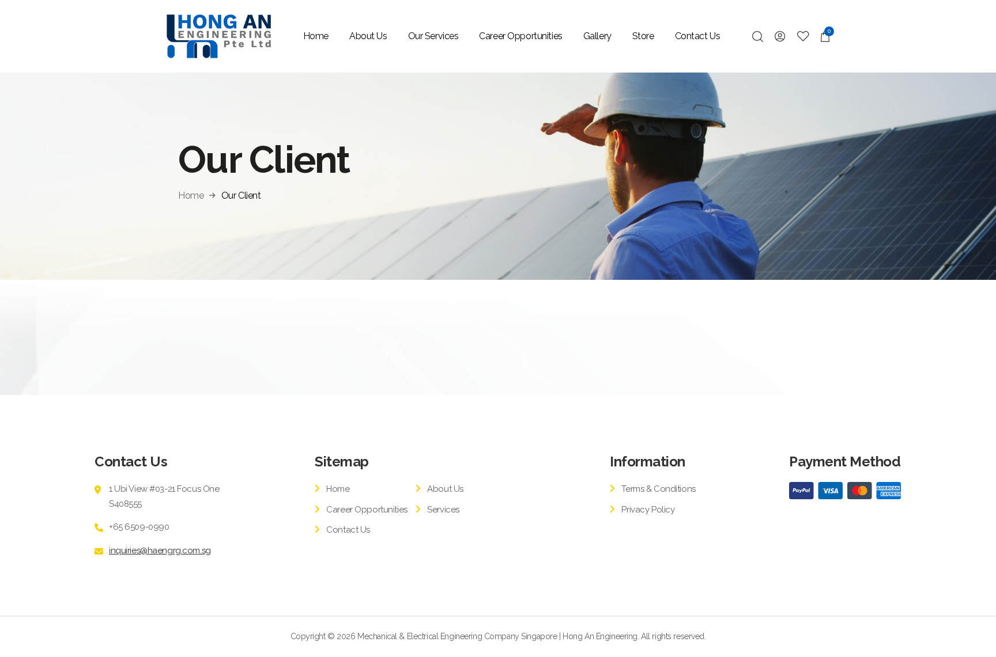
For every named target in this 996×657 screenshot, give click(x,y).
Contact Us (697, 36)
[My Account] (780, 36)
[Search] (757, 36)
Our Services (433, 36)
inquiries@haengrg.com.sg (160, 550)
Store (643, 36)
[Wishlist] (803, 36)
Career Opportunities (520, 36)
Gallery (597, 36)
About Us (368, 36)
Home (316, 36)
